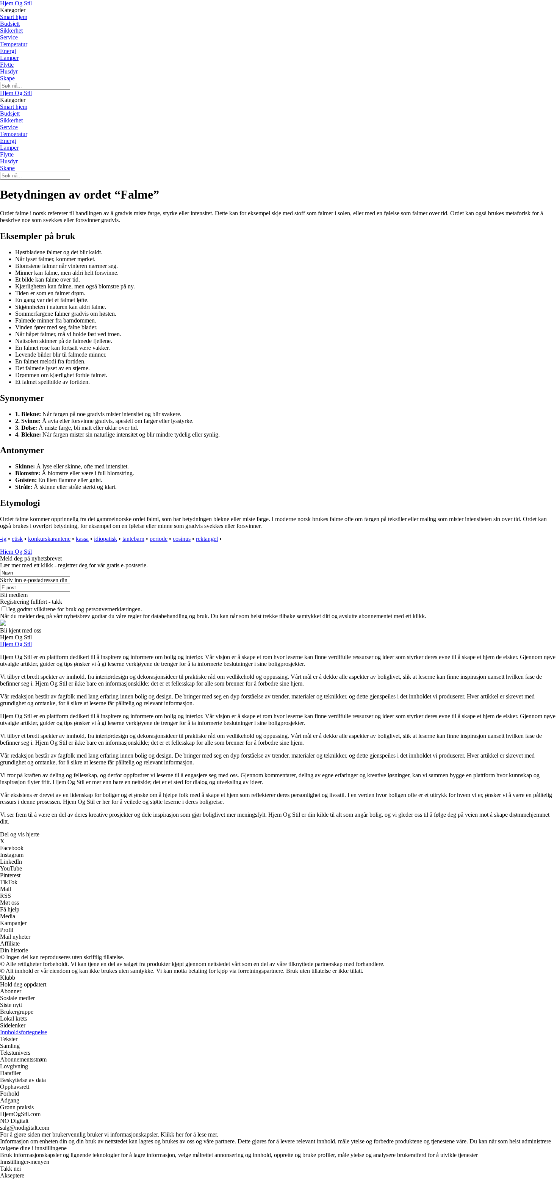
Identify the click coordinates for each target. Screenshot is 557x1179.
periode (158, 538)
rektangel (207, 538)
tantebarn (133, 538)
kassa (82, 538)
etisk (17, 538)
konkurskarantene (49, 538)
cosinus (182, 538)
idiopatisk (105, 538)
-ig (3, 538)
